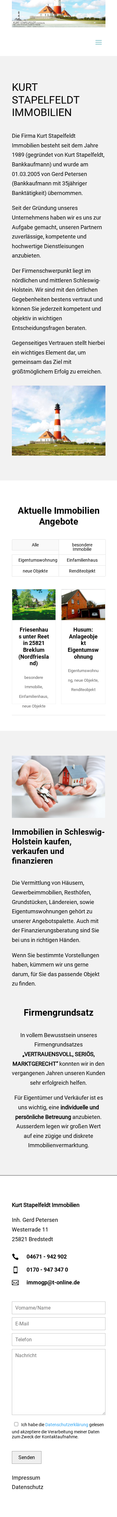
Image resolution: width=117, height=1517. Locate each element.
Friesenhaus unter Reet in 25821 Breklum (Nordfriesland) (33, 646)
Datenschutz (27, 1487)
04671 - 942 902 (47, 1256)
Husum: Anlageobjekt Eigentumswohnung (83, 643)
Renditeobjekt (82, 570)
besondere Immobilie (82, 547)
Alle (35, 544)
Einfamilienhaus (82, 560)
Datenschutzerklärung (66, 1424)
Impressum (26, 1477)
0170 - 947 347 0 (47, 1269)
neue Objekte (35, 570)
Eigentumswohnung (37, 560)
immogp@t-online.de (53, 1282)
